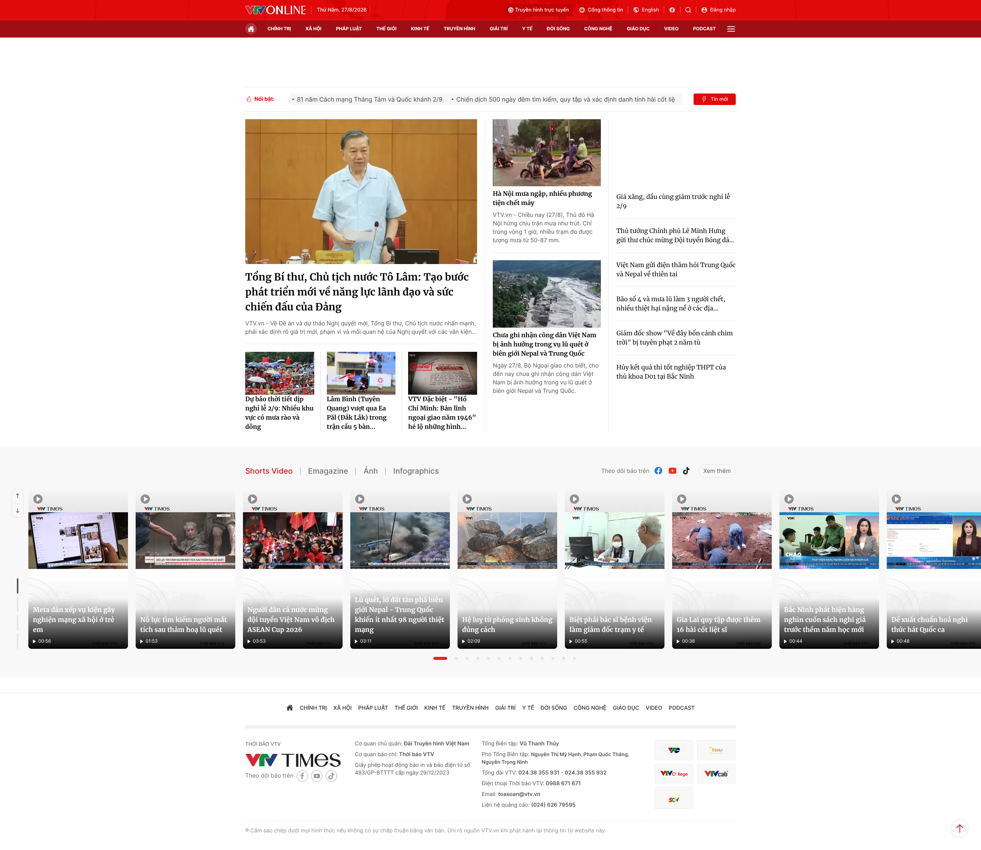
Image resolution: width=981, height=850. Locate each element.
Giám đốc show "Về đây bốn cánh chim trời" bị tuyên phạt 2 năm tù (675, 338)
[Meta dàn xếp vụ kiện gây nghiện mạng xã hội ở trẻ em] (78, 569)
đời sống (558, 28)
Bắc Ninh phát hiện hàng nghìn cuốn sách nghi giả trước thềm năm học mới (825, 620)
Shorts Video (269, 471)
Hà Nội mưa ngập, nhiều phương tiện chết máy (542, 198)
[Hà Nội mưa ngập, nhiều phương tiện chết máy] (547, 153)
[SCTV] (674, 798)
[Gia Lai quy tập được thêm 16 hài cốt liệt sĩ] (722, 569)
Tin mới (719, 99)
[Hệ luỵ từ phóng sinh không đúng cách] (507, 569)
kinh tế (420, 28)
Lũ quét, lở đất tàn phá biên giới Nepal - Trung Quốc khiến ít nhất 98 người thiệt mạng (399, 615)
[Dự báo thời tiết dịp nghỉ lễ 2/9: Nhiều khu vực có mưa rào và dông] (279, 373)
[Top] (959, 828)
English (650, 10)
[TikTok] (686, 471)
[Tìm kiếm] (690, 10)
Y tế (527, 28)
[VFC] (674, 750)
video (671, 28)
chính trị (279, 28)
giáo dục (638, 28)
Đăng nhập (723, 10)
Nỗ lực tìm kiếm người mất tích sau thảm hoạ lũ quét (183, 624)
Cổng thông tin (605, 10)
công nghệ (598, 28)
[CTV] (674, 774)
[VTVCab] (716, 774)
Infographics (416, 471)
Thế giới (386, 28)
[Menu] (731, 29)
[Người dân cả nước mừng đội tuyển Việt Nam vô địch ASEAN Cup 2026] (293, 569)
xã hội (313, 28)
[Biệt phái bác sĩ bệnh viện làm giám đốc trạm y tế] (614, 569)
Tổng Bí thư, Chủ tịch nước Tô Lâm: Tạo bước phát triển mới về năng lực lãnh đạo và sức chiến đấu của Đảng (357, 292)
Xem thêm (717, 470)
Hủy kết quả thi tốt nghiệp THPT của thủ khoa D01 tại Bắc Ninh (671, 372)
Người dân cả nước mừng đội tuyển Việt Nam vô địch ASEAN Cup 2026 (291, 620)
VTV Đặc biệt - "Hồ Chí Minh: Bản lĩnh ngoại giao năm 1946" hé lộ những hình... (442, 413)
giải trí (499, 28)
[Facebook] (658, 471)
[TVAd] (716, 750)
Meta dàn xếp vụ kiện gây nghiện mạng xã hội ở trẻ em (74, 620)
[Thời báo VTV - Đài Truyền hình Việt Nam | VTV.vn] (275, 10)
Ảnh (370, 471)
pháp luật (349, 28)
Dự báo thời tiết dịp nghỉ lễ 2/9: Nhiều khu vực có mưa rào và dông (279, 413)
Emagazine (328, 471)
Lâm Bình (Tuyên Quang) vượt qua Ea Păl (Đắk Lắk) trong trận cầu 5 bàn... (357, 413)
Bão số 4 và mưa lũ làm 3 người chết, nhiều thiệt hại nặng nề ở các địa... (671, 303)
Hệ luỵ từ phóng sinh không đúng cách (507, 624)
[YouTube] (672, 471)
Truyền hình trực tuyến (542, 10)
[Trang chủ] (251, 28)
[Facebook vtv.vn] (675, 10)
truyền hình (459, 28)
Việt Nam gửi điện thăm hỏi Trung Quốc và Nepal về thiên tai (676, 269)
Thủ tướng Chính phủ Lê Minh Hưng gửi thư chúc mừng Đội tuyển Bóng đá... (675, 235)
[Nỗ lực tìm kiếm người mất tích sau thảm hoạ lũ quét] (185, 569)
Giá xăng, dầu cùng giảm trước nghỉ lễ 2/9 (673, 201)
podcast (704, 28)
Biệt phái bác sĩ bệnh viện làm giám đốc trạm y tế (610, 624)
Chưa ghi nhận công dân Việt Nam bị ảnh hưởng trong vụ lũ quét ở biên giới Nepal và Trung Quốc (544, 344)
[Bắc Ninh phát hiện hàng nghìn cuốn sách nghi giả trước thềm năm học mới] (829, 569)
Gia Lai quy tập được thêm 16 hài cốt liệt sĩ (719, 624)
